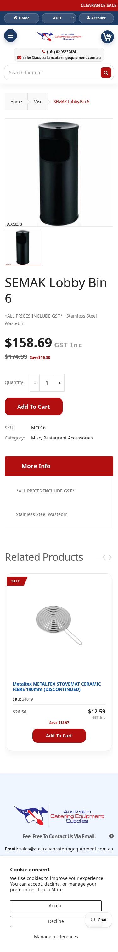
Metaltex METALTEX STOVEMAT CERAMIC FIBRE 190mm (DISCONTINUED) (57, 686)
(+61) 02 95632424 (61, 52)
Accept (56, 905)
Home (16, 101)
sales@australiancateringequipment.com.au (62, 57)
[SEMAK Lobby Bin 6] (59, 172)
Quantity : (15, 382)
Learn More (50, 889)
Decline (56, 921)
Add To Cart (33, 406)
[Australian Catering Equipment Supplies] (59, 36)
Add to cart (59, 736)
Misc (37, 101)
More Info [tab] (36, 466)
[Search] (106, 72)
